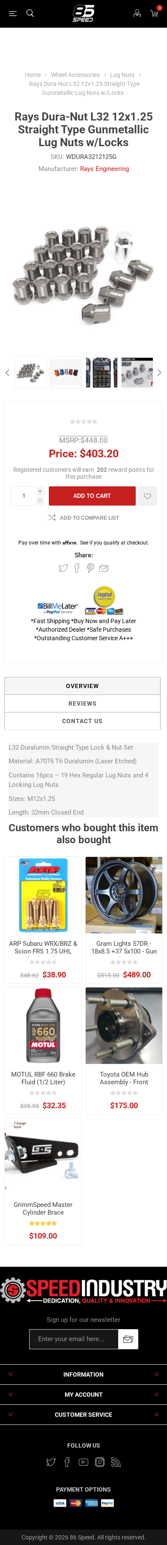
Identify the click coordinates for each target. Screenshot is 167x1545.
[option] (30, 372)
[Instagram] (100, 1462)
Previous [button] (8, 372)
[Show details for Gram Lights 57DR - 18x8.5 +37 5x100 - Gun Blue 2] (124, 895)
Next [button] (158, 372)
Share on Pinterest (90, 568)
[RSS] (116, 1462)
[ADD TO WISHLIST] (147, 496)
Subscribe (128, 1339)
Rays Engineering (104, 169)
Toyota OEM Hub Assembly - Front (124, 1078)
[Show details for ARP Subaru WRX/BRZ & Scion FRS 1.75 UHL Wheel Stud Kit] (43, 895)
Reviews (83, 703)
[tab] (82, 686)
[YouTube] (83, 1462)
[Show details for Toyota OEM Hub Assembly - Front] (124, 1025)
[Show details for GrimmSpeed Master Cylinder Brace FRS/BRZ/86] (43, 1156)
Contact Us (82, 721)
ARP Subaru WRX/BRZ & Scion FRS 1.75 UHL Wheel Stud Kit (43, 951)
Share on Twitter (63, 568)
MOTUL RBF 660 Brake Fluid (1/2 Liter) (43, 1078)
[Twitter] (51, 1462)
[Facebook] (67, 1462)
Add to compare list (89, 518)
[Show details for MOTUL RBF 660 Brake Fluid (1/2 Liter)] (43, 1025)
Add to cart (92, 496)
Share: (84, 555)
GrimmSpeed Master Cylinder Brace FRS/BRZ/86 (43, 1212)
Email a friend (104, 568)
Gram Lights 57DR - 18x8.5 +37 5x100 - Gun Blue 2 (124, 951)
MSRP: (70, 440)
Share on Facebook (77, 568)
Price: (63, 453)
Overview (82, 686)
